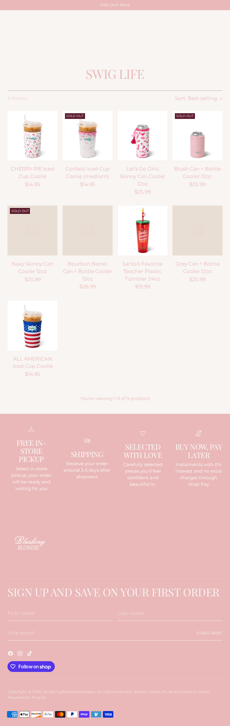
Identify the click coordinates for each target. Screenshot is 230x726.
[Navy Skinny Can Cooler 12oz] (32, 230)
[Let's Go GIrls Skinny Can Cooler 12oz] (143, 136)
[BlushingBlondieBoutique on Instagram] (20, 654)
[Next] (165, 5)
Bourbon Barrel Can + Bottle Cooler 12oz (87, 271)
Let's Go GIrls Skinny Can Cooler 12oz (142, 176)
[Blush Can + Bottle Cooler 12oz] (197, 136)
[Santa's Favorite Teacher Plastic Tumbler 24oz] (143, 230)
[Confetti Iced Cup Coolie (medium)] (88, 136)
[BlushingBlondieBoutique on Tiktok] (30, 654)
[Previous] (64, 5)
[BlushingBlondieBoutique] (115, 29)
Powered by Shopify (26, 697)
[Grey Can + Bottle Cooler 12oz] (197, 230)
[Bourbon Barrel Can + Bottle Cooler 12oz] (88, 230)
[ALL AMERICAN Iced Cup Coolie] (32, 325)
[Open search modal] (206, 29)
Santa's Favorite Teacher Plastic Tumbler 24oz (142, 271)
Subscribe (210, 633)
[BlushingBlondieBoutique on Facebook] (11, 654)
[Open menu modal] (10, 29)
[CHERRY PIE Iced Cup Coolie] (32, 136)
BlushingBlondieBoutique (69, 692)
